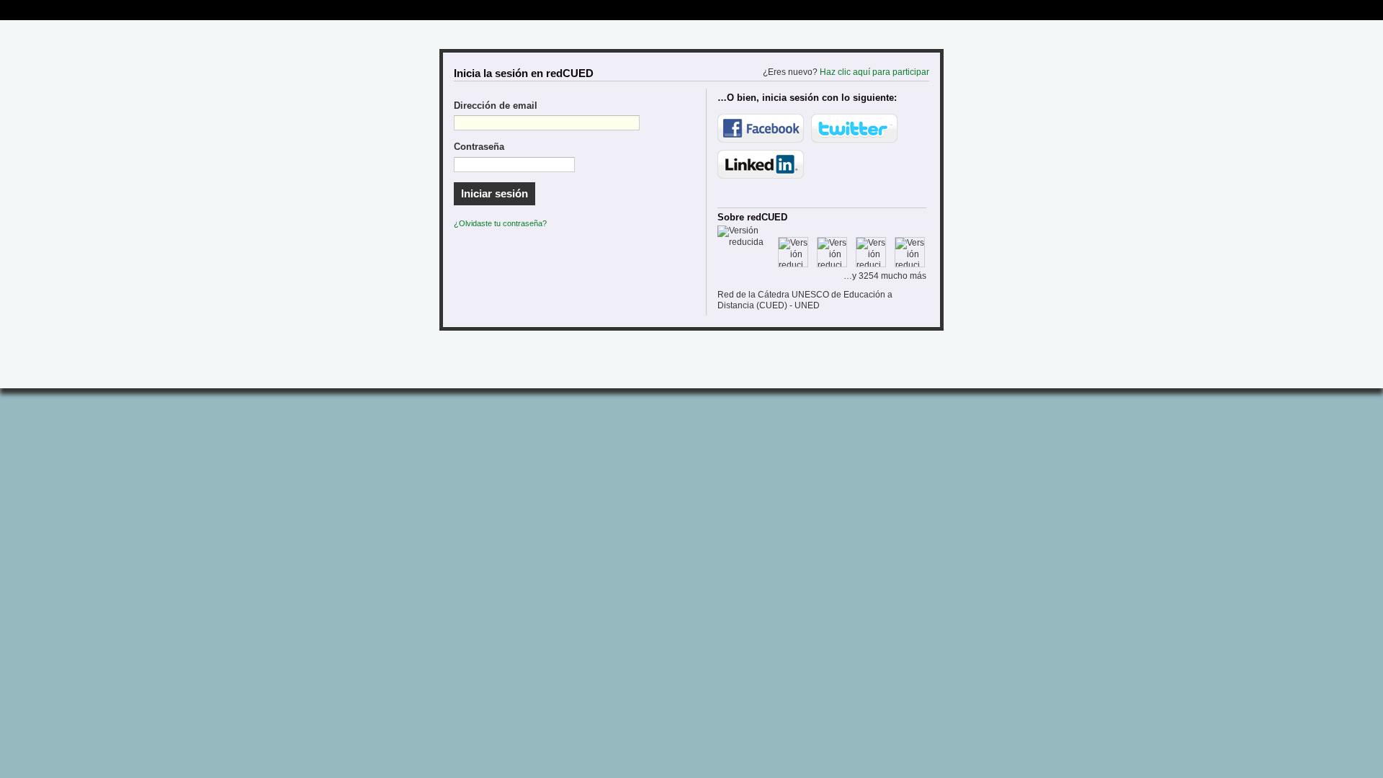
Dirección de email (495, 106)
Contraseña (479, 147)
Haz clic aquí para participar (874, 72)
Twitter (854, 128)
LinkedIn (760, 164)
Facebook (760, 128)
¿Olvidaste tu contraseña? (500, 223)
